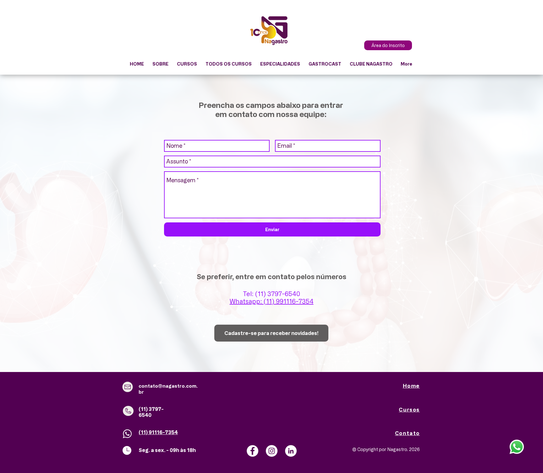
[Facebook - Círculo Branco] (252, 451)
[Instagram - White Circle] (271, 451)
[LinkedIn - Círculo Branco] (291, 451)
